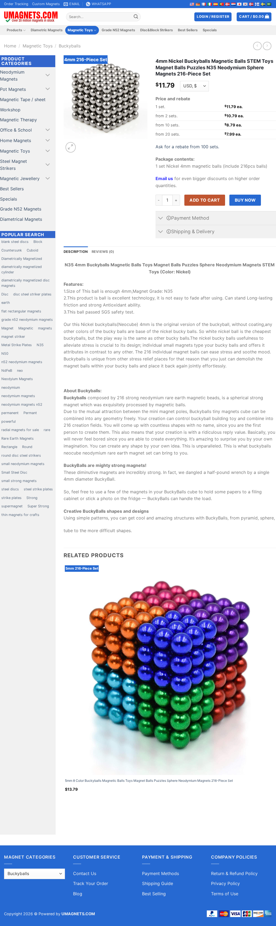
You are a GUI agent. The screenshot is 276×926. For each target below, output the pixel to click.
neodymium (10, 387)
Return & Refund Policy (234, 873)
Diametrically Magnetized (21, 259)
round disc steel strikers (21, 455)
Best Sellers (188, 30)
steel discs (10, 489)
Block (37, 242)
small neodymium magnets (22, 464)
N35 (40, 345)
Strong (31, 498)
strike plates (11, 498)
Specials (210, 30)
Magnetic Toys (80, 30)
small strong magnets (19, 481)
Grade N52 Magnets (118, 30)
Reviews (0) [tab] (103, 252)
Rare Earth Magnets (17, 438)
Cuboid (32, 250)
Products (14, 30)
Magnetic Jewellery (20, 178)
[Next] (83, 144)
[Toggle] (48, 75)
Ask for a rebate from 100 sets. (187, 146)
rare (47, 430)
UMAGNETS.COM (78, 913)
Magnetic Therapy (18, 119)
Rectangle (9, 447)
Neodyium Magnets (17, 379)
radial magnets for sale (20, 430)
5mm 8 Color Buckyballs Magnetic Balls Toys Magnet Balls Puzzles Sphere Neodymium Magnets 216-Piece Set (149, 781)
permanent (10, 413)
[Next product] (257, 46)
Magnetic (25, 328)
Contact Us (84, 873)
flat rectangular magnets (21, 311)
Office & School (16, 130)
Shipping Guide (157, 883)
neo (20, 371)
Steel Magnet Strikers (13, 165)
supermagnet (12, 506)
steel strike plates (38, 489)
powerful (8, 421)
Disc (4, 294)
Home (10, 46)
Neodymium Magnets (12, 75)
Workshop (10, 109)
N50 (4, 354)
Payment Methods (160, 873)
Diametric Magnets (47, 30)
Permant (30, 413)
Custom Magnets (46, 4)
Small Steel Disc (14, 472)
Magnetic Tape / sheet (23, 99)
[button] (254, 16)
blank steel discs (15, 242)
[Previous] (66, 817)
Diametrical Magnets (21, 219)
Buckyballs (70, 46)
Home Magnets (15, 140)
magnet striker (13, 337)
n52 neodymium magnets (21, 362)
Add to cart (204, 200)
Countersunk (11, 250)
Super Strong (38, 506)
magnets (45, 328)
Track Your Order (90, 883)
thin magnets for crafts (20, 515)
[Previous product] (267, 46)
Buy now (245, 200)
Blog (77, 893)
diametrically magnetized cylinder (21, 269)
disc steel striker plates (32, 294)
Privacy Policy (225, 883)
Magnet (7, 328)
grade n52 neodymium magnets (27, 320)
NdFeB (6, 371)
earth (5, 303)
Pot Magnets (13, 89)
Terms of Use (224, 893)
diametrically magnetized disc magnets (25, 283)
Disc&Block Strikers (156, 30)
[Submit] (135, 17)
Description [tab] (76, 252)
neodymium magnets (18, 396)
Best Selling (154, 893)
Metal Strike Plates (16, 345)
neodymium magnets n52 (21, 404)
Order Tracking (16, 4)
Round (27, 447)
